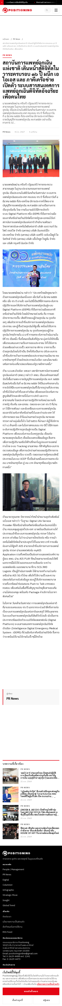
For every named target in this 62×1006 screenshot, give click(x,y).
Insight (6, 900)
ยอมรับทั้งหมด (31, 991)
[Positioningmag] (17, 10)
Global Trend (9, 905)
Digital (6, 880)
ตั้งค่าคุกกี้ (17, 1000)
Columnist (7, 885)
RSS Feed (7, 932)
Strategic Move (10, 895)
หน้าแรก (6, 39)
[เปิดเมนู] (56, 10)
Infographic (8, 890)
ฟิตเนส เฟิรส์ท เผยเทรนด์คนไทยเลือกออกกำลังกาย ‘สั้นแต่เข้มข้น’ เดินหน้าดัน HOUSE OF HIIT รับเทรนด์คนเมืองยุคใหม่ (40, 830)
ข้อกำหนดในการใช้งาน (12, 927)
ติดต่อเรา (7, 916)
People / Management (13, 869)
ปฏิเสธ (46, 1000)
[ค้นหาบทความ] (47, 10)
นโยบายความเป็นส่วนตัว (13, 922)
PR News (16, 39)
